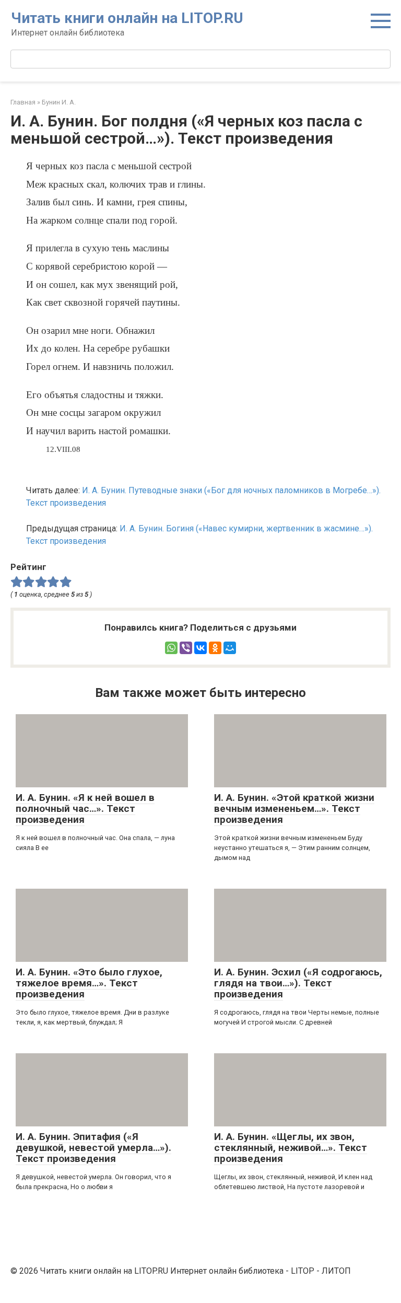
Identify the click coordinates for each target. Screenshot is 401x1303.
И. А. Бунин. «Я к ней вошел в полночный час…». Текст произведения (85, 808)
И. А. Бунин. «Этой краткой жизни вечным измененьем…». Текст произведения (294, 808)
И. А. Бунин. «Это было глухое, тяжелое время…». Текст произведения (89, 983)
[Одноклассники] (215, 648)
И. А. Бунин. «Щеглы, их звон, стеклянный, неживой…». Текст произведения (290, 1148)
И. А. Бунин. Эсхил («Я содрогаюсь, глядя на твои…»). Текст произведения (298, 983)
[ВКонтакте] (200, 648)
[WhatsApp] (171, 648)
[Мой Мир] (229, 648)
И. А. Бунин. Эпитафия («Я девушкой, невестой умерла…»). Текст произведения (93, 1148)
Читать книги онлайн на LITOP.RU (127, 18)
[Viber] (186, 648)
